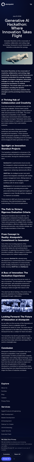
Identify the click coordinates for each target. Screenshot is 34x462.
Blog (2, 394)
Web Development (7, 414)
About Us (4, 388)
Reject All (17, 454)
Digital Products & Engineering (11, 411)
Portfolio (4, 391)
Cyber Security (6, 431)
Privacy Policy (5, 401)
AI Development (6, 421)
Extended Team (6, 434)
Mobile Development (8, 418)
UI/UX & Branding (6, 428)
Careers (3, 398)
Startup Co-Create (7, 424)
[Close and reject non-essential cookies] (14, 458)
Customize (6, 454)
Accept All (6, 459)
